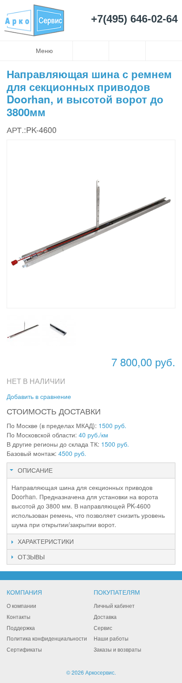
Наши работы (111, 638)
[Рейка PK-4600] (23, 330)
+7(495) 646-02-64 (134, 19)
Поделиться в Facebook (107, 396)
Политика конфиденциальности (47, 638)
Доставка (105, 616)
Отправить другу (89, 396)
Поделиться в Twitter (125, 396)
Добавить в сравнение (39, 396)
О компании (21, 605)
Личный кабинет (114, 605)
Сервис (103, 627)
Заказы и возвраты (117, 649)
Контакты (18, 616)
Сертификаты (24, 649)
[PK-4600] (59, 330)
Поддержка (21, 627)
